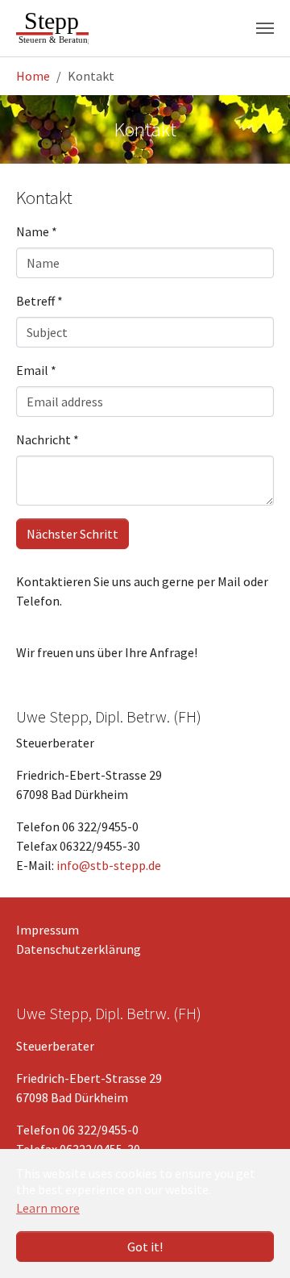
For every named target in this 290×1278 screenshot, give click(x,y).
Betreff (39, 301)
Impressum (47, 930)
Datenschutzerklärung (78, 949)
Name (36, 231)
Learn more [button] (48, 1208)
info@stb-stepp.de (108, 865)
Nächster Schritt (72, 534)
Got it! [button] (145, 1246)
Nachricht (47, 439)
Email (36, 370)
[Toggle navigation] (265, 28)
